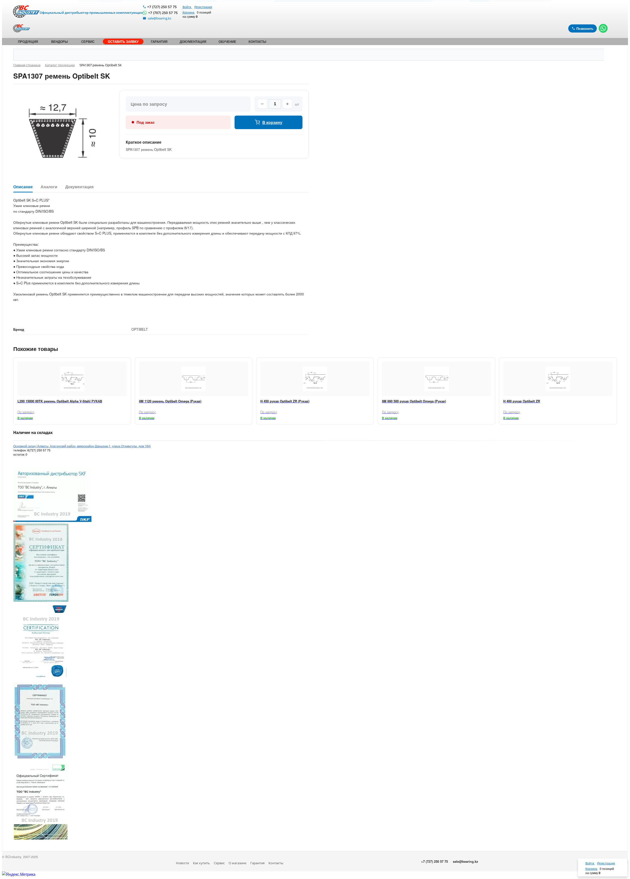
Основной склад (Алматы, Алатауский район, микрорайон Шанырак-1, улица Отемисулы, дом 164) (82, 446)
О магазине (237, 863)
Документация (79, 187)
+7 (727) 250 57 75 (162, 6)
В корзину (272, 122)
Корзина (188, 12)
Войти (187, 7)
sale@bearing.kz (465, 861)
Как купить (201, 863)
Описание (23, 187)
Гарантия (257, 863)
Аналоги (49, 187)
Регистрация (203, 7)
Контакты (275, 863)
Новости (182, 863)
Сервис (219, 863)
